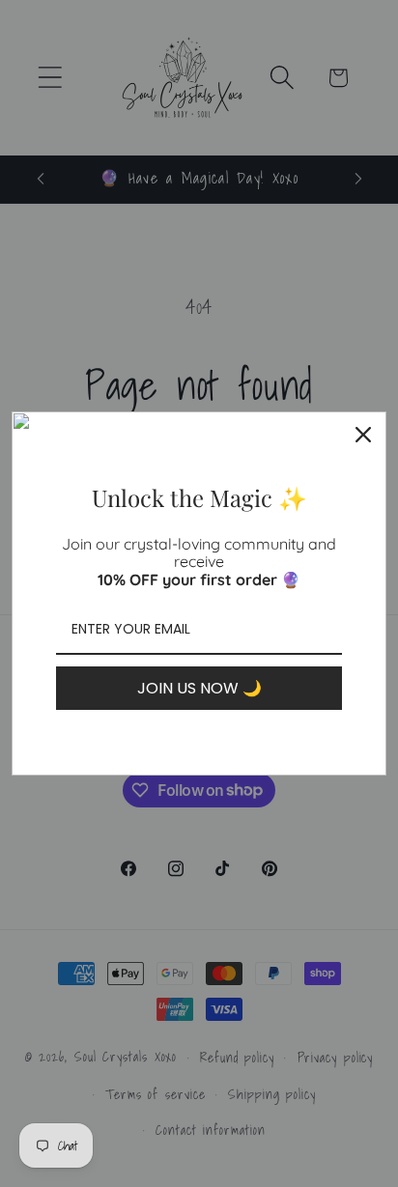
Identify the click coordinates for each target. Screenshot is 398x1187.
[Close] (363, 434)
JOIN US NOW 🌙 (199, 688)
